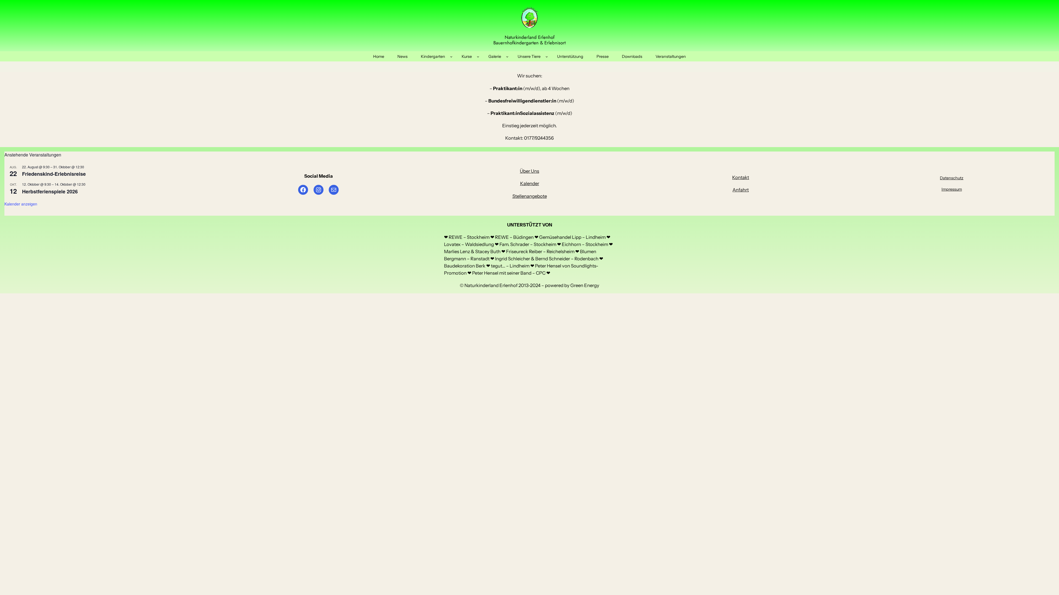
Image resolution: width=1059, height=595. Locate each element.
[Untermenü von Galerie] (507, 56)
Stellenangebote (529, 196)
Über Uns (529, 171)
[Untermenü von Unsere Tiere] (546, 56)
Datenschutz (951, 177)
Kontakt (740, 177)
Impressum (952, 189)
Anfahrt (740, 190)
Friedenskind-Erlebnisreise (54, 173)
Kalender (529, 183)
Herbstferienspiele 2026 (50, 191)
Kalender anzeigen (20, 204)
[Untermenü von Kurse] (478, 56)
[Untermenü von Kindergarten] (451, 56)
